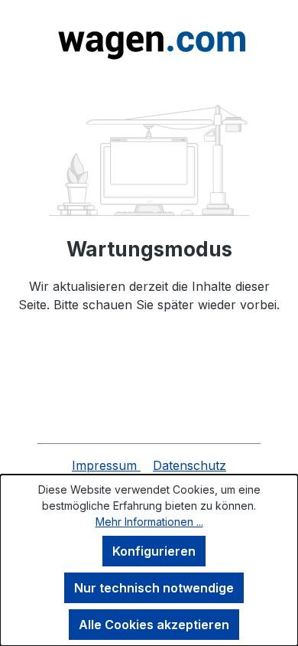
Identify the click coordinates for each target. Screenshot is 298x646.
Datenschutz (189, 465)
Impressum (106, 465)
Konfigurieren (154, 551)
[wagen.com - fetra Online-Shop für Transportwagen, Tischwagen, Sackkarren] (149, 40)
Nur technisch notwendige (154, 587)
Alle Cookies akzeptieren (154, 624)
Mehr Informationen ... (149, 521)
